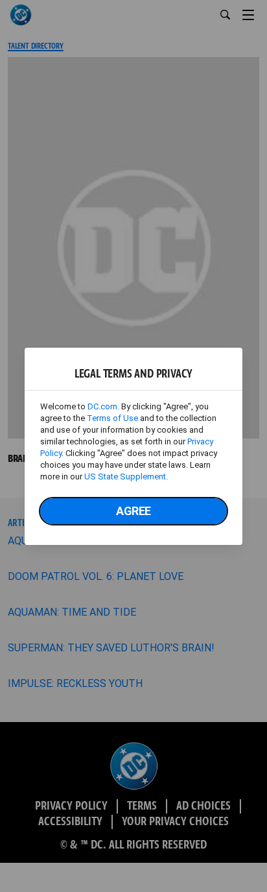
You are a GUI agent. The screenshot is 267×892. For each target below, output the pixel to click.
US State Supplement (125, 476)
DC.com (102, 406)
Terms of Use (112, 418)
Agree (133, 511)
